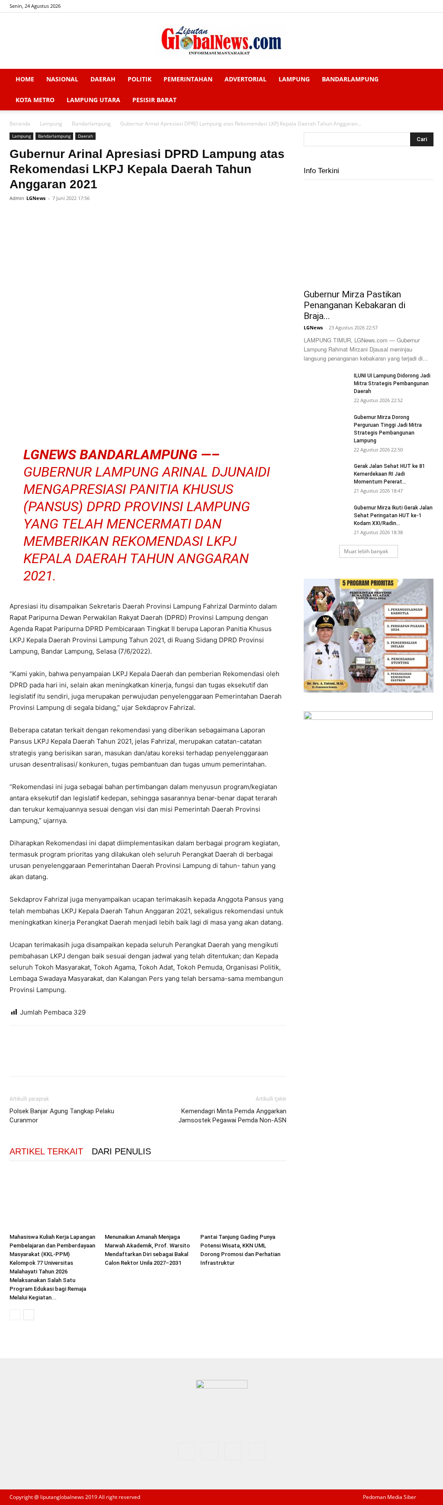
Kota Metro (35, 100)
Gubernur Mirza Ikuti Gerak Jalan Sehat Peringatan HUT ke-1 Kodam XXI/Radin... (393, 515)
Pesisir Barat (154, 100)
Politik (139, 79)
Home (25, 79)
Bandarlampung (350, 79)
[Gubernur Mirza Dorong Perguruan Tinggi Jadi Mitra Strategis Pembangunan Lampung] (325, 428)
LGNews (35, 198)
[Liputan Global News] (221, 41)
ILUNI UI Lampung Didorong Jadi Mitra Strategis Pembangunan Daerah (392, 383)
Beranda (20, 123)
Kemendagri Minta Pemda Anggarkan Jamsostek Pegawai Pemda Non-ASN (232, 1115)
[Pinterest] (58, 217)
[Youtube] (427, 6)
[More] (98, 217)
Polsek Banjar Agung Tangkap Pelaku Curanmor (62, 1115)
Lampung (294, 79)
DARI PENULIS (121, 1151)
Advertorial (245, 79)
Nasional (62, 79)
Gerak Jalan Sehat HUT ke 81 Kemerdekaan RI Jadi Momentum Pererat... (389, 474)
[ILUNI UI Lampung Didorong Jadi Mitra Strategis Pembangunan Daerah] (325, 387)
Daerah (103, 79)
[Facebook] (384, 6)
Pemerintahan (188, 79)
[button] (423, 80)
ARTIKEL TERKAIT (46, 1151)
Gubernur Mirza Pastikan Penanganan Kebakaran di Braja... (354, 305)
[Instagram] (398, 6)
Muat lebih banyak (366, 551)
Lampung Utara (93, 100)
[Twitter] (412, 6)
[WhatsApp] (78, 217)
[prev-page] (15, 1314)
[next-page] (28, 1314)
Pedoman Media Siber (389, 1497)
